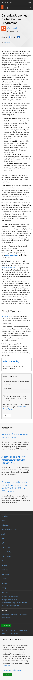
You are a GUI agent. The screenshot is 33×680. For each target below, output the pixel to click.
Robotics (4, 538)
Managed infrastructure (9, 529)
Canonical (12, 28)
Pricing (3, 588)
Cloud (3, 561)
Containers (5, 574)
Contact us (6, 626)
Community (12, 630)
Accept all (8, 675)
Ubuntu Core (5, 547)
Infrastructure (13, 597)
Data (5, 597)
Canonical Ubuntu (7, 2)
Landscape (5, 570)
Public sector (22, 614)
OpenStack (5, 516)
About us (4, 630)
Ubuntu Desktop (7, 552)
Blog (25, 630)
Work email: (8, 388)
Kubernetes (5, 525)
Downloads (5, 579)
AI (2, 597)
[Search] (24, 2)
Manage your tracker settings (12, 670)
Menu (30, 2)
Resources (4, 633)
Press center (14, 633)
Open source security (8, 602)
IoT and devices (22, 602)
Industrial (14, 614)
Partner (7, 42)
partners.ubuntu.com (12, 255)
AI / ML (3, 534)
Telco (3, 617)
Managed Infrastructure (9, 600)
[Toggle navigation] (31, 7)
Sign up (7, 415)
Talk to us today (11, 361)
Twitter (14, 37)
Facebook (10, 37)
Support (4, 583)
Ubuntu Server (6, 556)
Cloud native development (10, 605)
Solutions (4, 592)
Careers (20, 630)
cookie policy (7, 665)
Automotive (5, 614)
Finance (8, 617)
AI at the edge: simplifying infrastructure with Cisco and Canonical (14, 460)
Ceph (3, 520)
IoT (2, 543)
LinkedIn (18, 37)
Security (4, 565)
